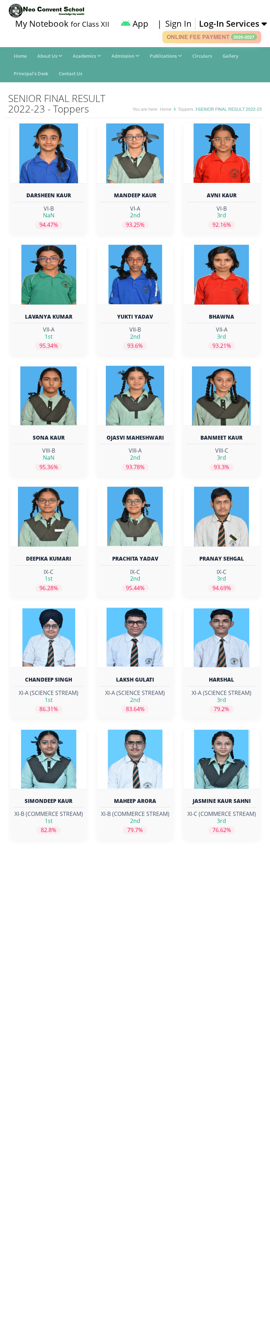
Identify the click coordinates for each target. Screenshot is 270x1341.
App (139, 23)
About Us (47, 56)
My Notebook (62, 23)
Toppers (185, 109)
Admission (123, 56)
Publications (164, 56)
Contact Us (70, 73)
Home (20, 56)
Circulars (202, 56)
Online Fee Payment (211, 37)
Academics (85, 56)
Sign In (178, 23)
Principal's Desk (31, 73)
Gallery (230, 56)
